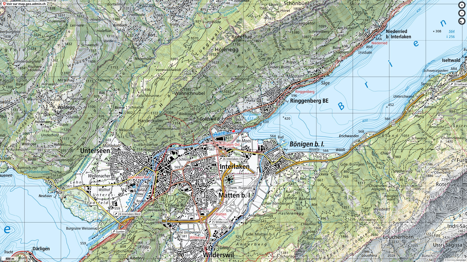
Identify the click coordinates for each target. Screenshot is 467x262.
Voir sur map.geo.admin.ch (26, 4)
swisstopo (461, 260)
